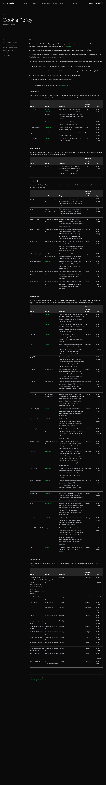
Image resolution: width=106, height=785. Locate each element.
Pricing (55, 3)
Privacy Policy (6, 53)
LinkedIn (47, 109)
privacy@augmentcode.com (37, 680)
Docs (61, 3)
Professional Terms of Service (11, 45)
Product (26, 3)
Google (47, 138)
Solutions (35, 3)
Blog (67, 3)
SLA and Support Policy (9, 50)
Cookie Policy (6, 55)
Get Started (99, 3)
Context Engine (46, 3)
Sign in (91, 3)
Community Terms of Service (10, 42)
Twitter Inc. (48, 112)
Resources (74, 3)
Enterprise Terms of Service (10, 47)
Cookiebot (64, 86)
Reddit (47, 409)
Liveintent (48, 503)
